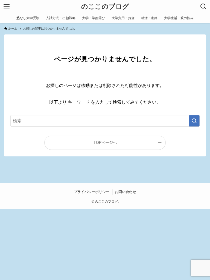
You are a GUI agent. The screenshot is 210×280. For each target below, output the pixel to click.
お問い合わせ (125, 192)
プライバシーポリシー (91, 192)
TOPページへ (105, 142)
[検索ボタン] (203, 6)
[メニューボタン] (6, 6)
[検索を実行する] (194, 121)
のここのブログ (105, 6)
